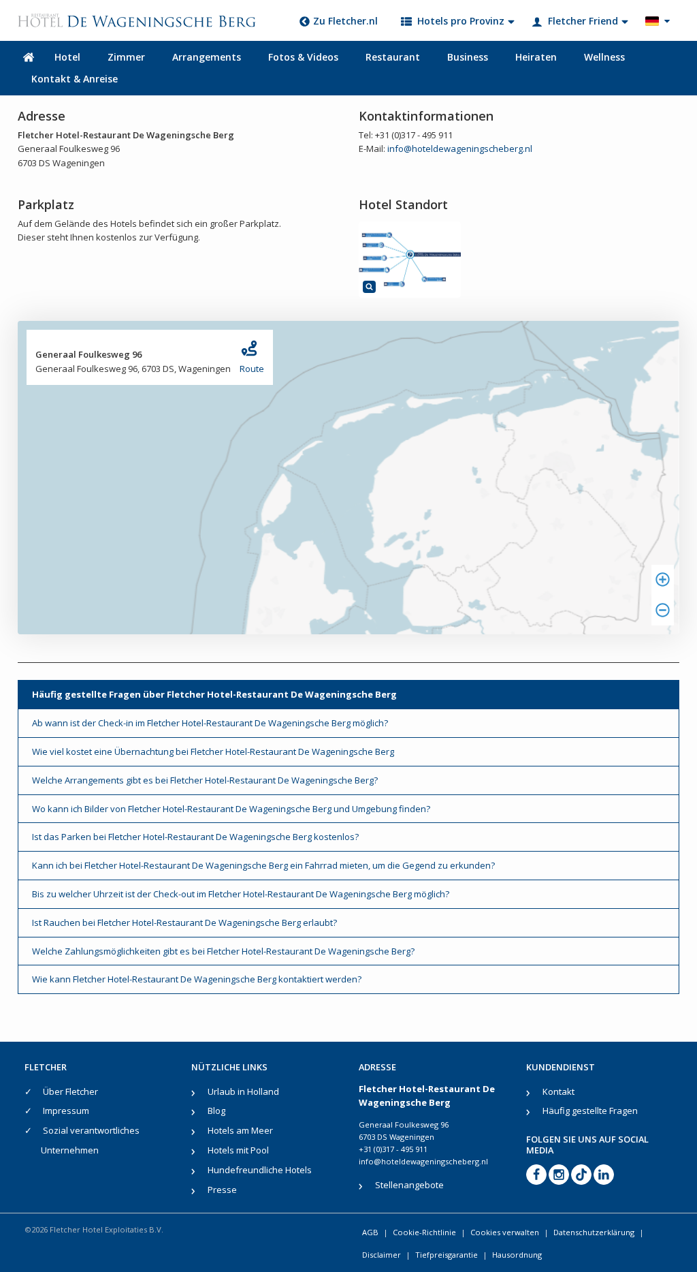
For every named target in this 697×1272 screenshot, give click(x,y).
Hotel (67, 56)
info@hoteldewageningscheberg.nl (459, 148)
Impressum (66, 1110)
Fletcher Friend (583, 20)
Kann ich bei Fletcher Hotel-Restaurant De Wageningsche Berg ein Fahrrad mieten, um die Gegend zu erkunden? (263, 865)
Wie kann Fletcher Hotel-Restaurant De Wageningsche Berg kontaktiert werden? (196, 979)
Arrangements (206, 56)
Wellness (604, 56)
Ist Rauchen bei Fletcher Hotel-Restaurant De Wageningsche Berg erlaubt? (184, 922)
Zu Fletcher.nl (345, 20)
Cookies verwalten (504, 1232)
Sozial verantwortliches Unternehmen (90, 1140)
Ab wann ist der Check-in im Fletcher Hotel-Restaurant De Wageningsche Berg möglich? (210, 723)
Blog (216, 1110)
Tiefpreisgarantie (446, 1255)
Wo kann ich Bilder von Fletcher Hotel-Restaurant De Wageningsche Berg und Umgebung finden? (231, 809)
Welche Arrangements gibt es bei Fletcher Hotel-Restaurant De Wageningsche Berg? (205, 780)
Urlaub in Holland (243, 1091)
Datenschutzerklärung (593, 1232)
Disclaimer (381, 1255)
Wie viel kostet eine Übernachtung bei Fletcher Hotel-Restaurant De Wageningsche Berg (213, 751)
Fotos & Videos (303, 56)
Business (467, 56)
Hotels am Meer (240, 1130)
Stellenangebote (409, 1185)
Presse (222, 1189)
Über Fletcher (70, 1091)
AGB (370, 1232)
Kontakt (558, 1091)
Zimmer (126, 56)
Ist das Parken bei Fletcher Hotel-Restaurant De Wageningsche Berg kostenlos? (195, 837)
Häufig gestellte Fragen (590, 1110)
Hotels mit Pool (238, 1150)
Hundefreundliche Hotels (260, 1170)
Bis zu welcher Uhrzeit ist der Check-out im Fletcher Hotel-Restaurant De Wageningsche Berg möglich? (240, 894)
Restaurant (393, 56)
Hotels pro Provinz (461, 20)
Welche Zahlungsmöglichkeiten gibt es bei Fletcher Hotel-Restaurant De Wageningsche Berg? (223, 951)
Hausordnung (517, 1255)
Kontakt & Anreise (74, 78)
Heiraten (536, 56)
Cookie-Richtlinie (424, 1232)
